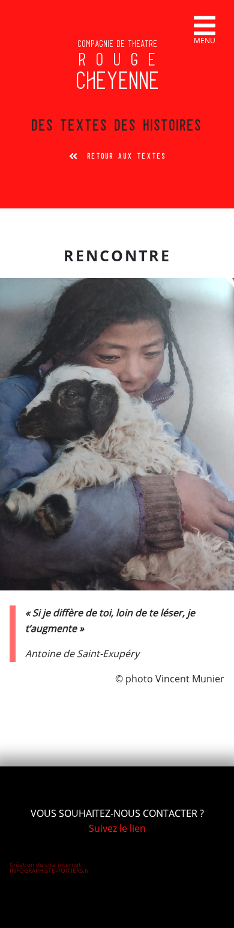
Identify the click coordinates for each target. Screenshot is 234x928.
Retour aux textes (127, 156)
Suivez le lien (117, 828)
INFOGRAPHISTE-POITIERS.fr (49, 870)
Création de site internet (45, 864)
